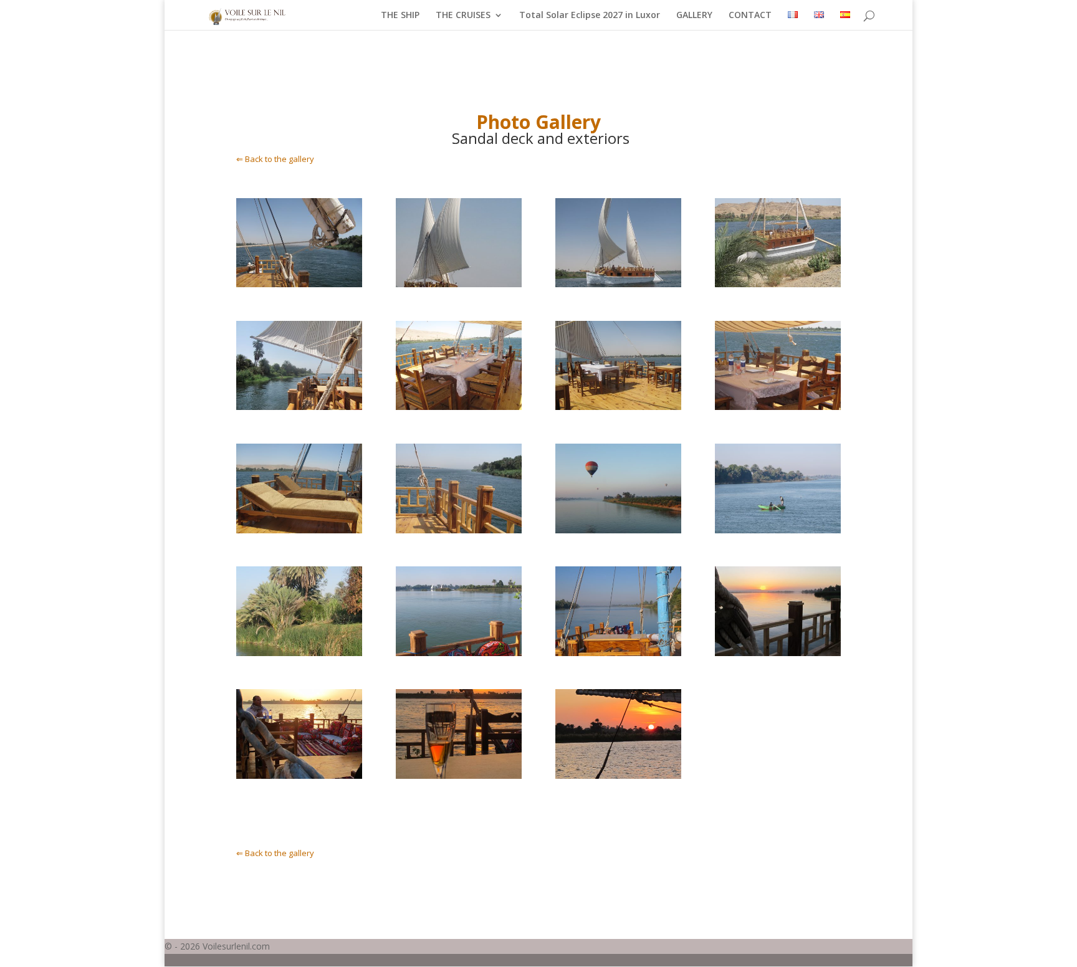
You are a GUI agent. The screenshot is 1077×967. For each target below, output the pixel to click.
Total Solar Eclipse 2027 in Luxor (589, 16)
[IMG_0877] (618, 653)
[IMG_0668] (459, 775)
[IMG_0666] (299, 775)
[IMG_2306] (299, 530)
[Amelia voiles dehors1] (459, 284)
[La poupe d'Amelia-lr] (299, 284)
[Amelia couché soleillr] (778, 653)
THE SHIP (400, 16)
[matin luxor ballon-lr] (618, 530)
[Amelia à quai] (778, 284)
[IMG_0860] (778, 530)
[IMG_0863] (299, 653)
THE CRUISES (463, 16)
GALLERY (694, 16)
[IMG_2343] (459, 530)
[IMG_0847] (618, 775)
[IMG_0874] (459, 653)
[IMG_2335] (618, 406)
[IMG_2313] (459, 406)
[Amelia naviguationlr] (618, 284)
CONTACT (750, 16)
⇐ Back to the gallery (275, 158)
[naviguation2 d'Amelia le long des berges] (299, 406)
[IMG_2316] (778, 406)
